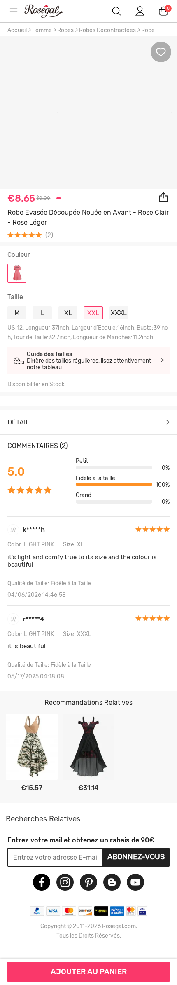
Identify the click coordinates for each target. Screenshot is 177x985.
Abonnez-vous (136, 856)
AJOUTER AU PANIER (89, 971)
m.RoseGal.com (49, 11)
